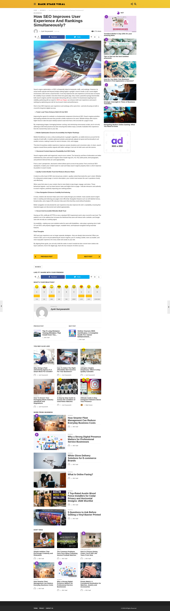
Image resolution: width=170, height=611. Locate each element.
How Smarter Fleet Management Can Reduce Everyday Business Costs (82, 420)
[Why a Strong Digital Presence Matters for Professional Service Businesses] (50, 442)
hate (89, 299)
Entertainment (84, 396)
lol (44, 299)
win (59, 299)
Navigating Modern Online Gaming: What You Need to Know (119, 125)
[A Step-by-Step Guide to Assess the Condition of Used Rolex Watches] (67, 386)
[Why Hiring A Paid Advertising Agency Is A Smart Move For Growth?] (44, 356)
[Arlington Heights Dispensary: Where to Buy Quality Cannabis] (90, 356)
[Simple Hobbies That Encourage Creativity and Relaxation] (44, 540)
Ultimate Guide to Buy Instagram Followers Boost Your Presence (90, 399)
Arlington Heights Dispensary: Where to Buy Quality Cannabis (90, 369)
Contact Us (49, 608)
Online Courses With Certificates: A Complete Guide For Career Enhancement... (88, 334)
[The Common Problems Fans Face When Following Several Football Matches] (67, 540)
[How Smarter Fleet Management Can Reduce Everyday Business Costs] (50, 423)
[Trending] (37, 415)
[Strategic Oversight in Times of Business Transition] (120, 92)
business (38, 267)
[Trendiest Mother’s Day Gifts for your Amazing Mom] (120, 24)
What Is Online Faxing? (80, 474)
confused (97, 299)
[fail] (60, 379)
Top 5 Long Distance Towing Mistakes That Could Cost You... (51, 333)
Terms (36, 608)
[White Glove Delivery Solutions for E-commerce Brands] (50, 461)
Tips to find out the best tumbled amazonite (116, 57)
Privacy (41, 608)
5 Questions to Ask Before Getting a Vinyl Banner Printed (84, 513)
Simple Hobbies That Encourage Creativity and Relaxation (43, 553)
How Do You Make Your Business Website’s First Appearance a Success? (119, 80)
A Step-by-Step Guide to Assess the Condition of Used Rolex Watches (66, 399)
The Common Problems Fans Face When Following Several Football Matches (67, 553)
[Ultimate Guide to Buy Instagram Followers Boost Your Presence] (90, 386)
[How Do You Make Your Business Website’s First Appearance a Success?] (120, 69)
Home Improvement (85, 549)
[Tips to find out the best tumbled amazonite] (120, 47)
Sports (59, 549)
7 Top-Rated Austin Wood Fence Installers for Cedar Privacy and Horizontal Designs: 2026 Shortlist (82, 497)
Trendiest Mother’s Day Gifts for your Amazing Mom (118, 34)
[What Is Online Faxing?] (50, 479)
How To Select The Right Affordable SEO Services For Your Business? (66, 369)
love (81, 299)
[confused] (83, 379)
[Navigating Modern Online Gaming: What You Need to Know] (120, 115)
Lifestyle (36, 549)
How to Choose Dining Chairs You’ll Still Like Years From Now (88, 553)
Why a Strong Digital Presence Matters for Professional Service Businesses (84, 439)
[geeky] (87, 379)
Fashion (82, 579)
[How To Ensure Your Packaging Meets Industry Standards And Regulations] (44, 386)
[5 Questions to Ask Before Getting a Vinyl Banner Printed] (50, 517)
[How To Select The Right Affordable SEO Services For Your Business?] (67, 356)
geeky (74, 299)
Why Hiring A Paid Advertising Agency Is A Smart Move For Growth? (43, 369)
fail (66, 299)
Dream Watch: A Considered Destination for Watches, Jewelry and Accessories (90, 584)
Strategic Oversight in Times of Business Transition (119, 103)
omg (51, 299)
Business (38, 13)
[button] (35, 4)
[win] (83, 349)
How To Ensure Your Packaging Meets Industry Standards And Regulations (43, 400)
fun (37, 299)
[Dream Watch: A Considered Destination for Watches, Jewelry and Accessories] (90, 570)
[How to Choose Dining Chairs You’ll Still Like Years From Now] (90, 540)
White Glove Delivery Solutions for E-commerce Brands (82, 458)
